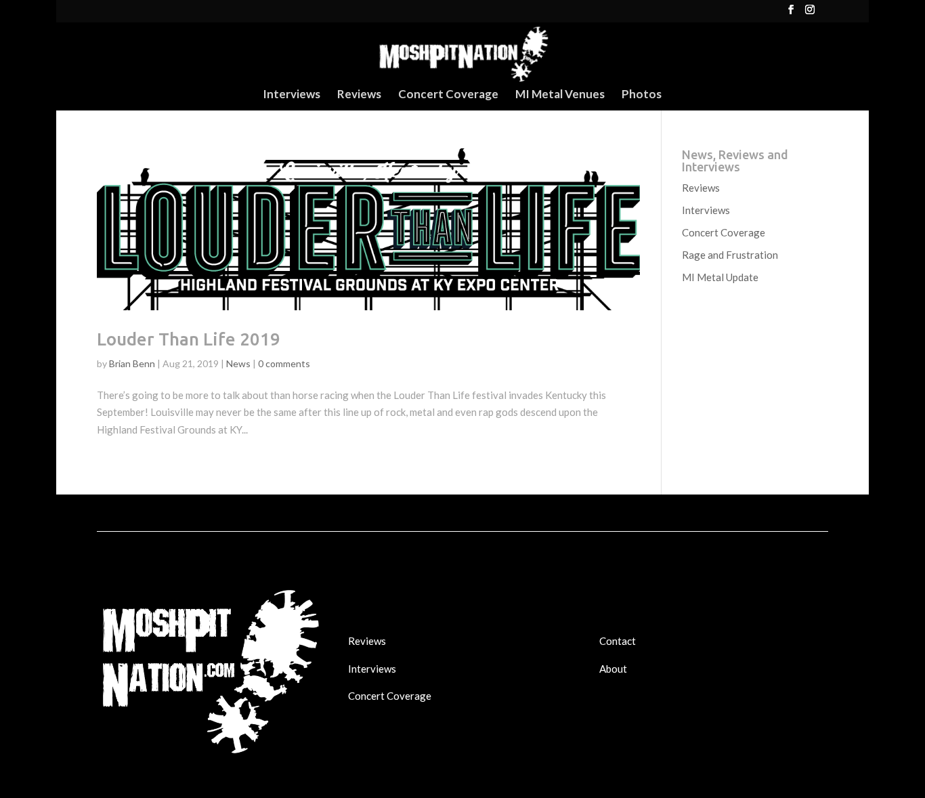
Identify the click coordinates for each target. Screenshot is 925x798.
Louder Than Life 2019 (188, 339)
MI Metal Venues (560, 95)
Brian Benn (132, 363)
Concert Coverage (448, 95)
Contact (617, 641)
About (613, 669)
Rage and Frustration (730, 255)
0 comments (284, 363)
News (238, 363)
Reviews (359, 95)
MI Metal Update (720, 277)
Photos (642, 95)
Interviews (291, 95)
